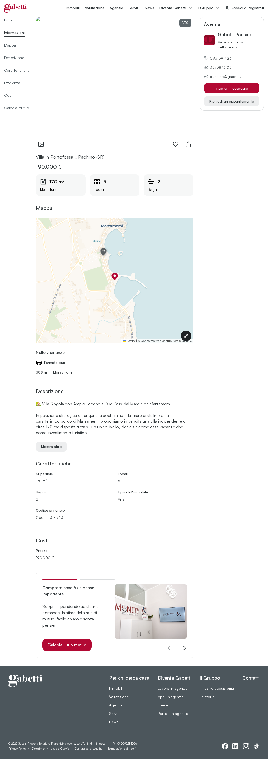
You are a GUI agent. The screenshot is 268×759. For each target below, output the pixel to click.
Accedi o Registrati (247, 7)
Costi (8, 95)
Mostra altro (51, 446)
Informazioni (14, 32)
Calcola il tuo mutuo (67, 644)
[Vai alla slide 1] (59, 579)
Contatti (251, 678)
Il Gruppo (206, 7)
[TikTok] (256, 746)
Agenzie (116, 7)
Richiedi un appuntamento (231, 101)
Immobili (73, 7)
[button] (114, 276)
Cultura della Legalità (88, 748)
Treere (163, 705)
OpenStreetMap (151, 341)
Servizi (134, 7)
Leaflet (130, 341)
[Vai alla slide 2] (97, 579)
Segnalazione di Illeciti (122, 748)
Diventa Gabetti (172, 7)
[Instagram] (246, 746)
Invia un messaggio (232, 88)
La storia (207, 696)
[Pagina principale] (15, 8)
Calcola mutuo (16, 108)
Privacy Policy (17, 748)
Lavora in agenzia (173, 688)
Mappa (10, 45)
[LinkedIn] (235, 746)
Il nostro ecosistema (217, 688)
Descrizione (14, 57)
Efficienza (12, 82)
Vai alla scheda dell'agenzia (230, 44)
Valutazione (94, 7)
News (149, 7)
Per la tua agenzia (173, 713)
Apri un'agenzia (171, 696)
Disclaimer (38, 748)
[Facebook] (225, 746)
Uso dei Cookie (60, 748)
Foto (8, 20)
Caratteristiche (17, 70)
